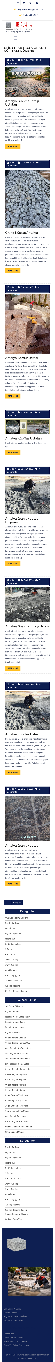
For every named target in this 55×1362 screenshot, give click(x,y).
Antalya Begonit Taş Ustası (17, 1111)
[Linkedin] (37, 3)
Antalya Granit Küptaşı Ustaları (18, 1127)
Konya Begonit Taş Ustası (16, 1095)
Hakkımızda (9, 1334)
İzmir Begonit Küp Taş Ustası (18, 1048)
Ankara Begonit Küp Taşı (16, 1074)
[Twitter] (24, 3)
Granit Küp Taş (11, 960)
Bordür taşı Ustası (13, 944)
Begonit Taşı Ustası (13, 1032)
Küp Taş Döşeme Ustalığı (16, 991)
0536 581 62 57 (30, 15)
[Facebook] (18, 3)
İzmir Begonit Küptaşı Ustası (17, 1058)
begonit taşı (10, 939)
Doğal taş (9, 949)
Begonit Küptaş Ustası (15, 1027)
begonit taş (10, 928)
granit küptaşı (11, 970)
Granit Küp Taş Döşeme (14, 1337)
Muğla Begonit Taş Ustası (16, 1106)
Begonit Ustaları (12, 1011)
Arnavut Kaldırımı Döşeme (16, 918)
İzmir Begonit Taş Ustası (15, 1116)
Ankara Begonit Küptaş (15, 1090)
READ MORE (14, 147)
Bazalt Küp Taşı (12, 923)
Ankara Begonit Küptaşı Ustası (18, 1043)
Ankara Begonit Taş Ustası (16, 1121)
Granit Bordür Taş (12, 954)
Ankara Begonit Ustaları (15, 1038)
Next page (17, 902)
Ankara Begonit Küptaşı (15, 1085)
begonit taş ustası (13, 933)
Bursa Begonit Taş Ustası (16, 1100)
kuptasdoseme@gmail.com (30, 9)
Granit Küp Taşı (12, 965)
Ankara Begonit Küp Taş (15, 1079)
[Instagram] (30, 3)
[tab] (15, 38)
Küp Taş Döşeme (12, 986)
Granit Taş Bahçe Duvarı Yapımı (17, 1345)
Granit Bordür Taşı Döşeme (15, 1341)
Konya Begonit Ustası (14, 1132)
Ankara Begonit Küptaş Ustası (18, 1069)
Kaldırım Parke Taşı (13, 980)
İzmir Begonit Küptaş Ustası (17, 1064)
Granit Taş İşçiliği (12, 975)
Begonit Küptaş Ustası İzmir (17, 1017)
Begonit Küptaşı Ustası (15, 1022)
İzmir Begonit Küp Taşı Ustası (18, 1053)
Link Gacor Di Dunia (14, 1006)
